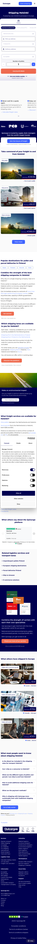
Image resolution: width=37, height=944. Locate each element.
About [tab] (30, 443)
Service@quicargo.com (8, 893)
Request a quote (23, 874)
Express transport (6, 841)
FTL (6, 435)
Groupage (4, 845)
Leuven (28, 685)
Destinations (5, 879)
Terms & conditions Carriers (18, 929)
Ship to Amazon (9, 575)
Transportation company (8, 884)
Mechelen (33, 685)
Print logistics (22, 850)
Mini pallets (4, 875)
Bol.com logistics (23, 863)
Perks (2, 881)
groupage (32, 433)
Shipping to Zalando (24, 865)
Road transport (5, 852)
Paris (28, 350)
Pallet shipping (5, 843)
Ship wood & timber (24, 854)
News (2, 904)
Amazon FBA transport (25, 861)
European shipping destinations (14, 565)
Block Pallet (4, 874)
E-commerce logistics (25, 846)
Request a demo (23, 872)
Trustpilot (4, 822)
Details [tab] (18, 443)
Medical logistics (23, 841)
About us (3, 898)
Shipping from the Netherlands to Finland (15, 335)
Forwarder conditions (18, 926)
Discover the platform (11, 360)
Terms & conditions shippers (18, 932)
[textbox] (18, 33)
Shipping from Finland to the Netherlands (15, 337)
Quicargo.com (13, 813)
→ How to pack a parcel (29, 208)
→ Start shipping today (10, 400)
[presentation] (18, 39)
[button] (18, 242)
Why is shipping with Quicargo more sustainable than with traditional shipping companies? (17, 798)
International (5, 850)
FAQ (19, 887)
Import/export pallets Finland (13, 561)
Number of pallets (18, 61)
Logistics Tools (5, 857)
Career (3, 902)
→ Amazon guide (30, 235)
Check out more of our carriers (15, 641)
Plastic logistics (23, 848)
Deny (18, 504)
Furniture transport (24, 843)
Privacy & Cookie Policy (18, 938)
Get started (7, 313)
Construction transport (25, 845)
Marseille (27, 713)
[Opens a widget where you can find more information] (30, 941)
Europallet (4, 872)
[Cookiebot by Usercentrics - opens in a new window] (27, 438)
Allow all (18, 493)
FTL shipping (5, 848)
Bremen (34, 740)
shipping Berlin (15, 350)
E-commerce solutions (11, 580)
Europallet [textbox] (6, 56)
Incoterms (4, 511)
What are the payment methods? (14, 790)
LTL (2, 435)
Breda (28, 740)
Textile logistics (23, 855)
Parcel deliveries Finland (12, 570)
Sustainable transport (7, 882)
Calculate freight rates (8, 509)
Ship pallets (5, 422)
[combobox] (18, 34)
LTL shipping (4, 846)
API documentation (24, 881)
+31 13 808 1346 (5, 895)
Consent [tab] (6, 443)
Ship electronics (23, 852)
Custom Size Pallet (6, 877)
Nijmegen (33, 713)
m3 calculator (5, 861)
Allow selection (18, 498)
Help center (21, 885)
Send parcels (5, 425)
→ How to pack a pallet (29, 181)
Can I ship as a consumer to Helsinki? (15, 769)
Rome (20, 352)
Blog (2, 905)
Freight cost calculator (8, 863)
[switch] (32, 475)
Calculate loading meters (8, 860)
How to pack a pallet (24, 883)
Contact (3, 900)
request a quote (23, 347)
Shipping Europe (22, 813)
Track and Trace (5, 854)
